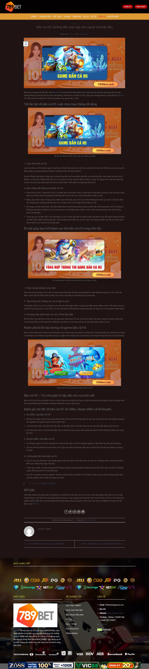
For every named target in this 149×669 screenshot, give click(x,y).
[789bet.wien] (13, 7)
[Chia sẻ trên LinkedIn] (83, 512)
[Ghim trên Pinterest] (79, 512)
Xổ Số (94, 16)
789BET (33, 16)
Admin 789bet (83, 34)
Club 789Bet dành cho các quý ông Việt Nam (46, 544)
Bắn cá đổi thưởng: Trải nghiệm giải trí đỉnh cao (101, 544)
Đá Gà (86, 16)
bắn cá (121, 95)
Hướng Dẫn (44, 16)
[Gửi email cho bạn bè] (74, 512)
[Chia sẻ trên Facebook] (66, 512)
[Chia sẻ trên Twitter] (70, 512)
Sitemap (103, 624)
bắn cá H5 (57, 92)
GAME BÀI (77, 16)
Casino (67, 16)
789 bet (35, 504)
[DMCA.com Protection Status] (104, 630)
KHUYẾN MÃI (112, 16)
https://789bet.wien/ (115, 613)
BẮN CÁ (101, 16)
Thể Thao (57, 16)
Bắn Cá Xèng (48, 483)
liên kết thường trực (90, 520)
